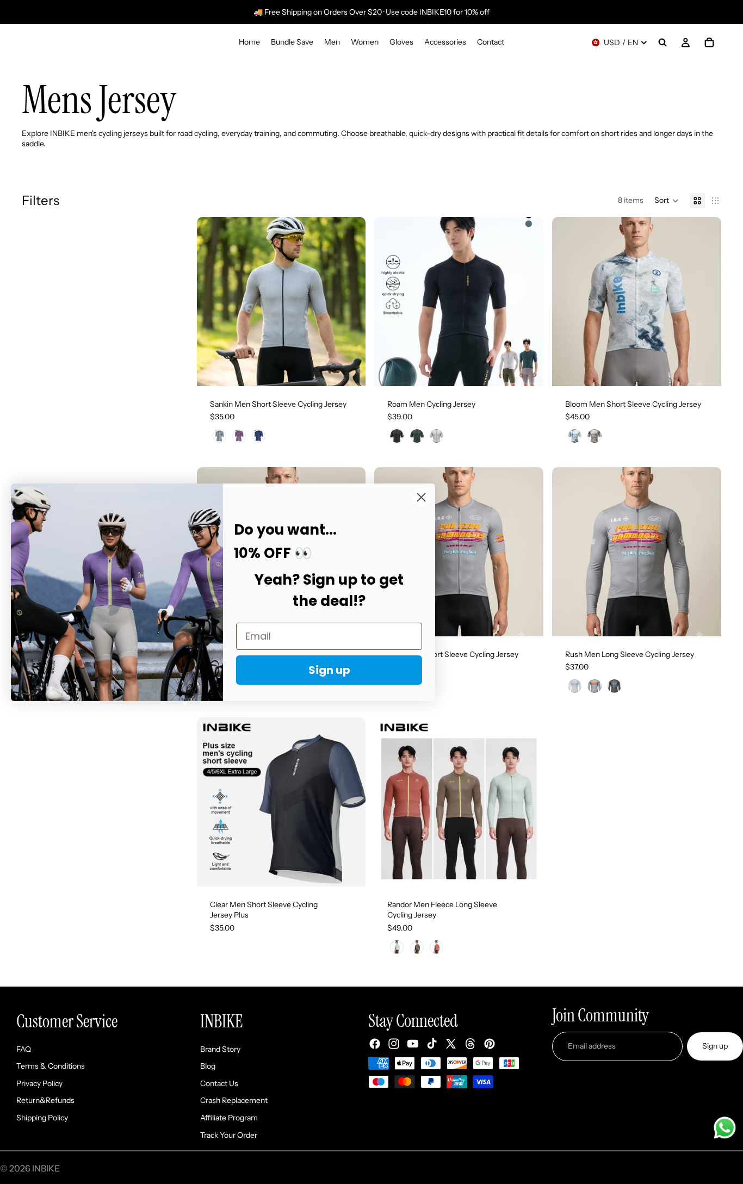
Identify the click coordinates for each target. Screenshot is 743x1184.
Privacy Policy (39, 1083)
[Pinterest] (489, 1043)
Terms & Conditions (50, 1066)
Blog (207, 1066)
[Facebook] (374, 1043)
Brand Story (220, 1049)
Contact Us (219, 1083)
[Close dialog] (421, 496)
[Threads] (470, 1043)
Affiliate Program (229, 1118)
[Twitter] (450, 1043)
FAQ (23, 1049)
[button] (666, 201)
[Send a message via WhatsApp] (725, 1127)
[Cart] (709, 42)
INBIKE (46, 1168)
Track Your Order (228, 1135)
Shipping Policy (42, 1118)
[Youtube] (412, 1043)
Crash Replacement (234, 1100)
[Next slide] (349, 301)
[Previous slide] (213, 301)
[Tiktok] (431, 1043)
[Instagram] (393, 1043)
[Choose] (349, 369)
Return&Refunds (45, 1100)
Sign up (715, 1046)
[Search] (662, 42)
